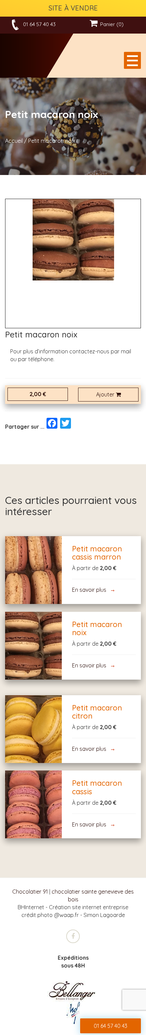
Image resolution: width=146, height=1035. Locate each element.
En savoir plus (33, 570)
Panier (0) (110, 24)
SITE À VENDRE (73, 8)
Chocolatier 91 (30, 891)
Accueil (14, 140)
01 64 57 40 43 (39, 24)
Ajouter (106, 394)
